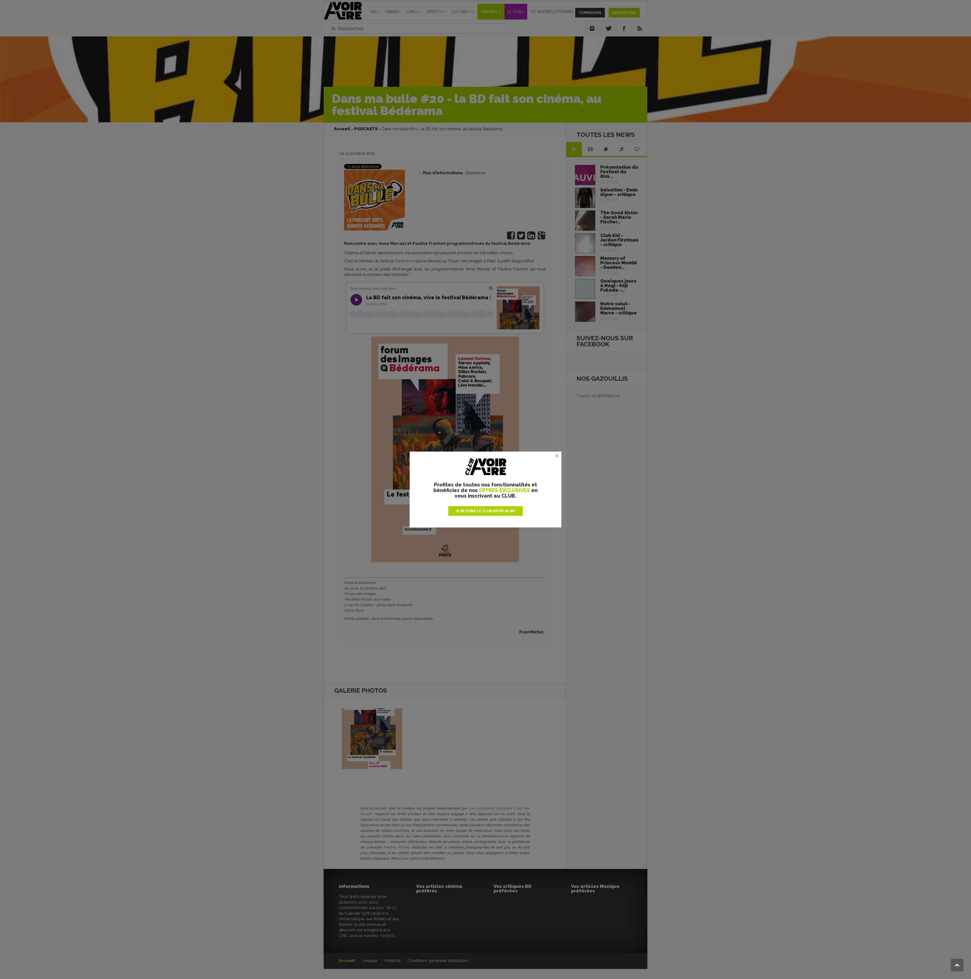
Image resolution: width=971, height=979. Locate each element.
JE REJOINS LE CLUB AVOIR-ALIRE (485, 511)
